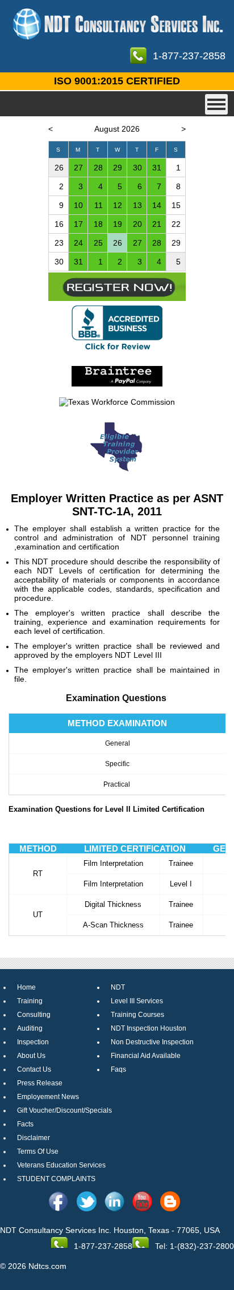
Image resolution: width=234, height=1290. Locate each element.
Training (30, 1001)
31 (156, 167)
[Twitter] (87, 1201)
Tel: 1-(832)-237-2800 (194, 1246)
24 (78, 242)
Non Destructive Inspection (152, 1042)
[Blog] (170, 1201)
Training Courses (137, 1015)
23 (59, 242)
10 (78, 205)
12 (117, 205)
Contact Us (34, 1069)
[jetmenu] (216, 104)
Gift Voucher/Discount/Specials (64, 1110)
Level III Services (137, 1001)
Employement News (48, 1097)
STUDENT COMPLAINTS (56, 1179)
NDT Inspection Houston (148, 1028)
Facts (25, 1124)
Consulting (34, 1015)
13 (137, 205)
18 (98, 224)
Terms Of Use (37, 1151)
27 (78, 167)
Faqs (118, 1069)
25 (98, 242)
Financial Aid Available (146, 1056)
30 (137, 167)
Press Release (39, 1083)
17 (78, 224)
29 (117, 167)
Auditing (30, 1028)
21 (156, 224)
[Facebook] (59, 1201)
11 (98, 205)
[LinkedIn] (114, 1201)
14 (156, 205)
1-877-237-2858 (189, 56)
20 (137, 224)
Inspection (33, 1042)
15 (176, 205)
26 (59, 167)
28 (98, 167)
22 (176, 224)
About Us (31, 1056)
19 (117, 224)
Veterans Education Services (61, 1165)
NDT (118, 987)
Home (26, 987)
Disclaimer (33, 1138)
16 (59, 224)
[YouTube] (142, 1201)
